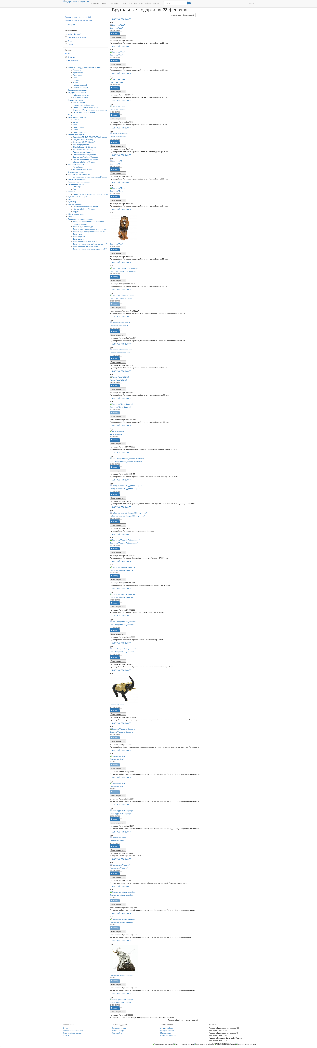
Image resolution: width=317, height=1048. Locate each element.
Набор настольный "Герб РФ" (122, 570)
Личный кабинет (166, 1028)
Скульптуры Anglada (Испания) (85, 157)
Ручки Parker (78, 167)
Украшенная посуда (76, 184)
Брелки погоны (79, 72)
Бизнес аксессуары (76, 164)
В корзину (114, 33)
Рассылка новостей (168, 1035)
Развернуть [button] (71, 24)
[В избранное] (120, 32)
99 (188, 15)
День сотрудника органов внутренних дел (90, 229)
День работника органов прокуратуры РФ (90, 249)
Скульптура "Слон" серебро (121, 975)
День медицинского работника (85, 246)
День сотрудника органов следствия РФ (89, 231)
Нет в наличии (73, 60)
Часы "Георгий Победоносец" (122, 624)
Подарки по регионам (77, 92)
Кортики (76, 80)
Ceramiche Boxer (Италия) (77, 37)
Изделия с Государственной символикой (84, 67)
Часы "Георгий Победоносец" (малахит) (126, 461)
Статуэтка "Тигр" (116, 163)
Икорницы (72, 216)
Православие (78, 127)
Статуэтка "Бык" (116, 28)
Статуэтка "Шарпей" (118, 109)
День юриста (78, 239)
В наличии (71, 57)
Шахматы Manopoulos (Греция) (85, 159)
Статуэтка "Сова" (117, 82)
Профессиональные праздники (80, 219)
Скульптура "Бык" (117, 759)
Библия (76, 119)
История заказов (167, 1030)
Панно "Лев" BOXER (118, 136)
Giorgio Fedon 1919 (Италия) (84, 147)
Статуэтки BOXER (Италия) (84, 142)
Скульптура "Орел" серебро (121, 895)
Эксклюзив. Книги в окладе (84, 112)
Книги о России (79, 102)
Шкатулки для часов (76, 214)
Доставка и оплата (118, 3)
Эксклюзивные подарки (77, 90)
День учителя (78, 234)
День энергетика (79, 236)
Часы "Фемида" (116, 434)
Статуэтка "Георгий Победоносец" (124, 543)
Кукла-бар (72, 201)
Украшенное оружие (76, 172)
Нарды (76, 211)
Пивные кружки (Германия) (84, 152)
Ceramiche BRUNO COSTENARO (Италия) (90, 137)
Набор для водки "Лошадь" (121, 1002)
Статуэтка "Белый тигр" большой (123, 271)
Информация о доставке (73, 1030)
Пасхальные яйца (80, 132)
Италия (70, 41)
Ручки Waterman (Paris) (82, 169)
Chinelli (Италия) (79, 186)
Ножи (70, 199)
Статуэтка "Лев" (116, 55)
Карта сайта (117, 1033)
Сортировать (176, 15)
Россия (70, 44)
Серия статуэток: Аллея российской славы (90, 194)
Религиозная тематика (77, 117)
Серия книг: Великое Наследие (85, 107)
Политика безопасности (72, 1033)
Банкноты (77, 70)
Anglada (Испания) (74, 34)
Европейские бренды (76, 134)
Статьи (66, 1035)
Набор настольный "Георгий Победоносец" (127, 516)
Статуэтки (72, 191)
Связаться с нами (119, 1028)
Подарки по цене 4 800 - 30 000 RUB (78, 17)
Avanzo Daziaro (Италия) (83, 149)
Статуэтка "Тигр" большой (120, 407)
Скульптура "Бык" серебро (120, 813)
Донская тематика (80, 97)
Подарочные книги (75, 100)
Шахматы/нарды (74, 204)
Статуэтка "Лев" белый (119, 325)
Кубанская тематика (81, 95)
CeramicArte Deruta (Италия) (84, 154)
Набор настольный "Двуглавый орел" (125, 488)
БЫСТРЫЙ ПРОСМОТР (121, 19)
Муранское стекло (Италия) (79, 174)
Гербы (75, 77)
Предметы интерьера (77, 179)
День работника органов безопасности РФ (90, 244)
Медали (71, 114)
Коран (75, 124)
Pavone (76, 189)
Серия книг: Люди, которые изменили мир (90, 109)
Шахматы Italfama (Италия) (84, 162)
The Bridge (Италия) (81, 144)
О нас (104, 3)
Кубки (75, 82)
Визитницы (77, 75)
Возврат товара (118, 1030)
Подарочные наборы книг (83, 105)
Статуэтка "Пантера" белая (121, 298)
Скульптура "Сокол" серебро (121, 922)
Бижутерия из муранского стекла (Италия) (90, 177)
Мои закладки (166, 1033)
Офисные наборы (80, 87)
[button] (245, 2)
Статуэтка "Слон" (117, 704)
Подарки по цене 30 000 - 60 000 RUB (78, 20)
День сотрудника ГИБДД (83, 226)
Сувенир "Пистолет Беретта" (121, 732)
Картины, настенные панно (79, 181)
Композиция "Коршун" (119, 868)
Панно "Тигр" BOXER (118, 380)
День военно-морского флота (85, 241)
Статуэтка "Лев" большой (120, 352)
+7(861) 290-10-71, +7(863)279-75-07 (144, 3)
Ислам (75, 129)
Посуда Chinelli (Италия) (83, 139)
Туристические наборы (77, 196)
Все (69, 54)
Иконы (75, 122)
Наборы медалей (80, 85)
